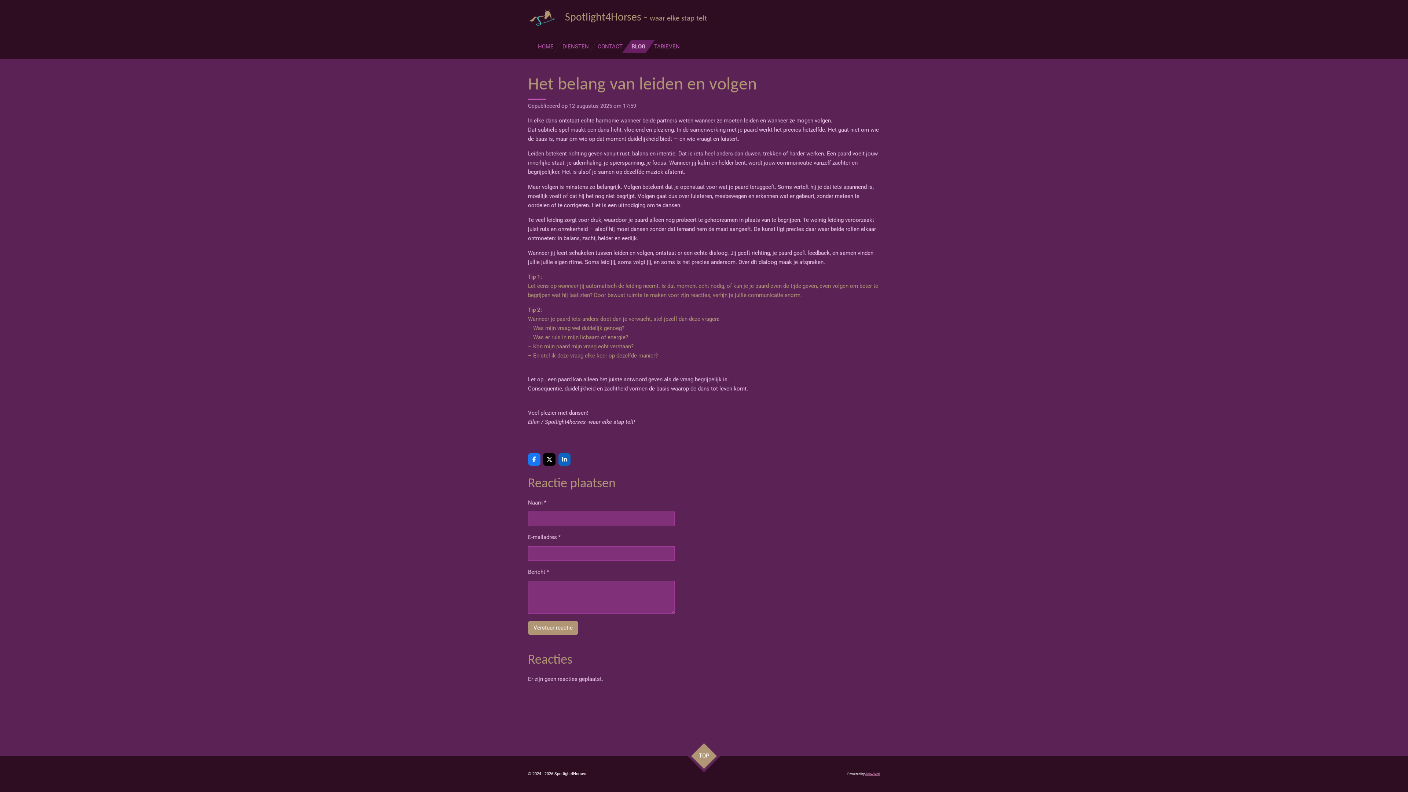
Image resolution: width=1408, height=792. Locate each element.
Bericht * (538, 572)
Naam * (537, 502)
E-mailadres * (544, 537)
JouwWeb (872, 774)
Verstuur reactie (553, 627)
